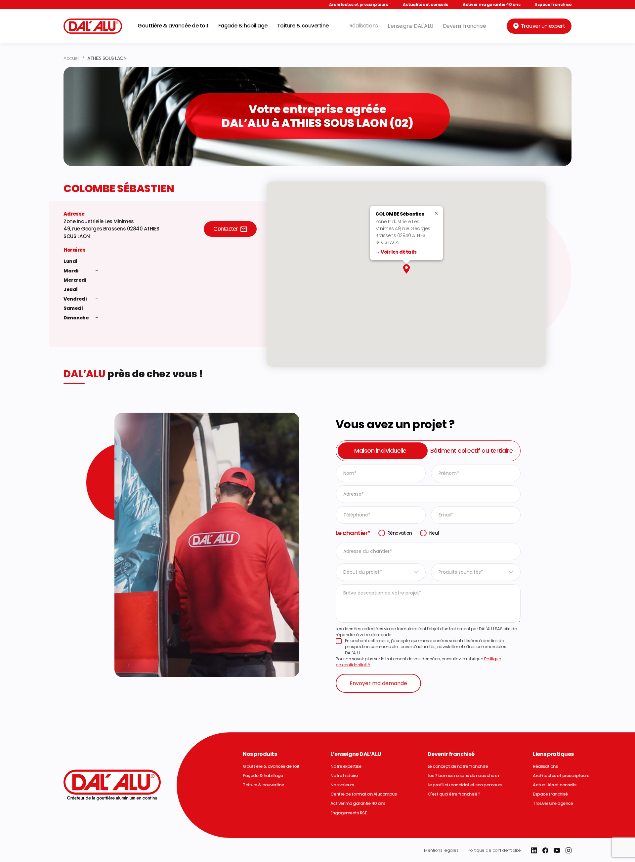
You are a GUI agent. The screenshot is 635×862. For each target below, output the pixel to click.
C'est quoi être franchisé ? (454, 794)
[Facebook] (545, 850)
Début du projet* (362, 572)
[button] (406, 269)
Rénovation (400, 533)
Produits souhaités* (461, 572)
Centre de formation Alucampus (363, 794)
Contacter (225, 229)
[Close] (438, 213)
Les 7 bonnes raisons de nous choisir (464, 776)
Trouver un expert (543, 26)
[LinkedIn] (534, 850)
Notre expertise (345, 766)
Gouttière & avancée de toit (173, 25)
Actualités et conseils (425, 4)
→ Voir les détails (395, 252)
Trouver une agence (553, 803)
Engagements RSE (348, 813)
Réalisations (363, 25)
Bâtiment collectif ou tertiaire (471, 450)
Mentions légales (441, 850)
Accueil (71, 58)
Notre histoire (344, 776)
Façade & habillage (243, 25)
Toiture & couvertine (303, 25)
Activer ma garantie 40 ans (491, 4)
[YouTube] (557, 850)
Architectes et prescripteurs (358, 4)
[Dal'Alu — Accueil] (93, 26)
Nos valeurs (342, 785)
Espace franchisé (553, 4)
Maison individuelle (380, 450)
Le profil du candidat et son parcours (465, 785)
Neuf (434, 533)
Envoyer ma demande (378, 683)
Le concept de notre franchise (458, 766)
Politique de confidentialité (494, 850)
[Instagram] (569, 850)
